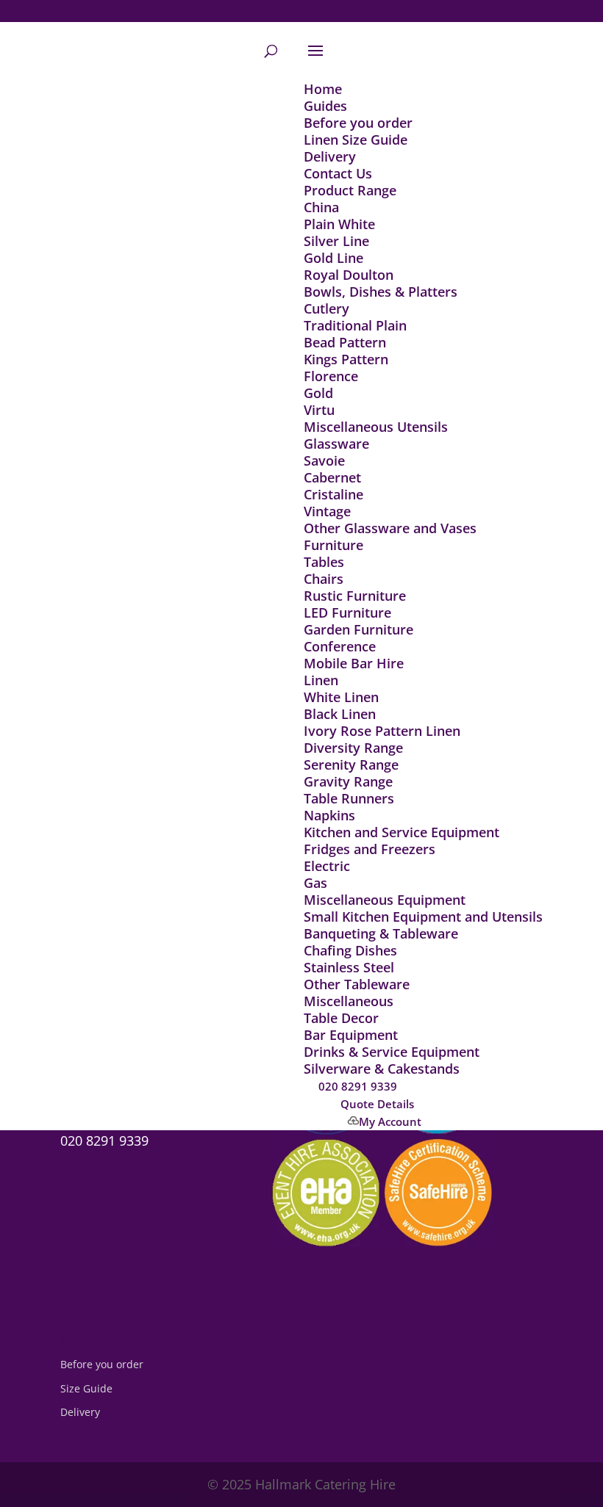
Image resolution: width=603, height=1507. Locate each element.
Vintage (327, 511)
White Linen (341, 697)
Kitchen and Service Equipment (401, 832)
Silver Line (336, 241)
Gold (318, 393)
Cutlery (326, 308)
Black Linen (340, 714)
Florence (331, 376)
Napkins (329, 815)
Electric (327, 866)
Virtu (319, 410)
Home (323, 89)
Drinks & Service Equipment (391, 1051)
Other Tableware (357, 984)
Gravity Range (348, 781)
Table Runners (349, 798)
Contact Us (338, 173)
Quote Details (377, 1103)
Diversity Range (353, 747)
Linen (321, 680)
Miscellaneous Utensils (376, 427)
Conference (340, 646)
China (321, 207)
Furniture (333, 545)
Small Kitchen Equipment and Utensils (423, 916)
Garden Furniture (358, 629)
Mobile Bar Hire (354, 663)
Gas (315, 883)
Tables (324, 562)
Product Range (350, 190)
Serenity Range (351, 764)
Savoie (324, 460)
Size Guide (86, 1388)
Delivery (330, 156)
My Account (390, 1121)
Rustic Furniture (355, 595)
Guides (325, 106)
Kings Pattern (346, 359)
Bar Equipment (351, 1035)
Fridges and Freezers (369, 849)
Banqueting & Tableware (381, 933)
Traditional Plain (355, 325)
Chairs (323, 579)
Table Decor (341, 1018)
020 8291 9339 (357, 1086)
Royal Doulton (348, 274)
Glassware (336, 443)
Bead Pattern (345, 342)
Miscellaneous (348, 1001)
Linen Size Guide (355, 139)
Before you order (358, 122)
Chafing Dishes (350, 950)
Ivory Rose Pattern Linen (382, 731)
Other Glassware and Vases (390, 528)
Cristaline (333, 494)
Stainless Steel (349, 967)
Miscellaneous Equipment (384, 899)
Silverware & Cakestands (382, 1068)
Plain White (339, 224)
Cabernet (332, 477)
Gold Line (333, 258)
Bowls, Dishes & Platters (380, 291)
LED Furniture (347, 612)
